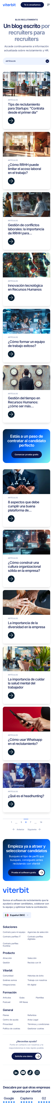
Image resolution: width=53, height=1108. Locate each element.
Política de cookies (11, 1028)
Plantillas (40, 998)
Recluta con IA (34, 963)
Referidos (32, 1015)
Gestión (6, 963)
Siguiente (32, 829)
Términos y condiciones (38, 1024)
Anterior (20, 829)
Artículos (7, 998)
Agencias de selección (38, 932)
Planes (6, 1015)
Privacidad (8, 1024)
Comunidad (8, 976)
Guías (21, 998)
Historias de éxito (36, 976)
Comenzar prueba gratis (26, 454)
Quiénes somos (10, 980)
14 (41, 822)
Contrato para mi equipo (14, 932)
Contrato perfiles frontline (10, 944)
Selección (32, 958)
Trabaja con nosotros (37, 980)
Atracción (7, 958)
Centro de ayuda (10, 1020)
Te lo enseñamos (32, 5)
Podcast (6, 1002)
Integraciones (9, 985)
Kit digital (32, 985)
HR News (23, 1002)
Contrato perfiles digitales (35, 937)
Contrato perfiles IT (12, 936)
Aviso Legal (33, 1020)
